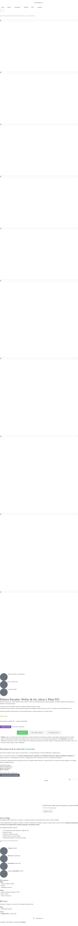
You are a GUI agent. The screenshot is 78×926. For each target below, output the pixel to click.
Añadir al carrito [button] (48, 811)
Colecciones (17, 7)
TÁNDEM (22, 922)
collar (22, 711)
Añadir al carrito (5, 726)
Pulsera (9, 15)
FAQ (32, 7)
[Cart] (2, 10)
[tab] (22, 733)
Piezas (5, 15)
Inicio (3, 7)
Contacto (39, 7)
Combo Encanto (48, 711)
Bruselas (26, 7)
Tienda (9, 7)
